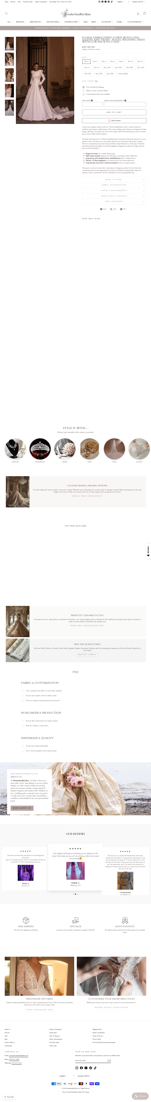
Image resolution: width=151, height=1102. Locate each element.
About (6, 2)
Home (119, 22)
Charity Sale (53, 1046)
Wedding (20, 22)
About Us (7, 1029)
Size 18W (118, 67)
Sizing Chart (53, 1032)
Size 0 (86, 61)
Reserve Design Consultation (111, 1007)
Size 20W (129, 67)
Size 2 (95, 61)
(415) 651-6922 (17, 1063)
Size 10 (130, 61)
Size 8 (121, 61)
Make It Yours (114, 179)
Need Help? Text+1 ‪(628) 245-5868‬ (60, 2)
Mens (93, 22)
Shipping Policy (97, 1029)
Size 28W (110, 73)
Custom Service (134, 22)
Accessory (106, 22)
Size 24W (87, 73)
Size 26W (99, 73)
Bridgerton (35, 22)
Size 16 (96, 67)
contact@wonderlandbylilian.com (18, 1055)
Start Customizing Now (39, 1010)
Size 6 (113, 61)
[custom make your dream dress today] (111, 976)
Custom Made (123, 73)
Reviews (13, 2)
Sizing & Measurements (114, 190)
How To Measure (54, 1036)
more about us (22, 808)
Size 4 (104, 61)
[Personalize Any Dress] (39, 976)
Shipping (84, 49)
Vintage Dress (52, 22)
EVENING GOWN (71, 22)
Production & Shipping (114, 196)
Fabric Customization (114, 185)
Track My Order (28, 2)
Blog (6, 1039)
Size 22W (140, 67)
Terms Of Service (98, 1036)
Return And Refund (98, 1032)
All (9, 22)
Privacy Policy (97, 1039)
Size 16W (107, 67)
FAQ (19, 2)
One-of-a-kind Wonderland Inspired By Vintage (75, 1092)
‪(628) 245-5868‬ (14, 1059)
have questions (114, 201)
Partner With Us (10, 1042)
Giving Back (8, 1046)
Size (84, 57)
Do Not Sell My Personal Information (104, 1042)
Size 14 (87, 67)
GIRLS (85, 22)
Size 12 (140, 61)
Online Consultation (41, 2)
